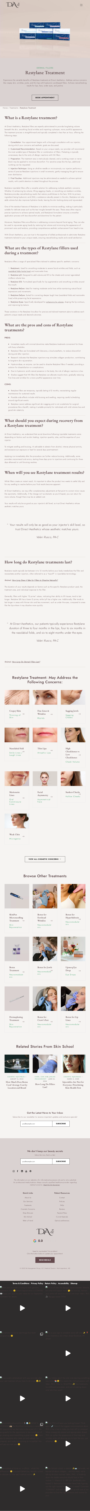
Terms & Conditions (21, 1283)
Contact (62, 1197)
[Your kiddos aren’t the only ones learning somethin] (68, 1398)
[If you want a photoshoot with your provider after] (22, 1398)
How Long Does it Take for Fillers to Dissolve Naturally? (35, 580)
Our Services (28, 1201)
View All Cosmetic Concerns (44, 859)
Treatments (14, 108)
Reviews (62, 1209)
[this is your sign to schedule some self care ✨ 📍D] (68, 1353)
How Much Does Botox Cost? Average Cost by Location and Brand (17, 1085)
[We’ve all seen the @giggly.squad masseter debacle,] (68, 1308)
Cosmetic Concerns (28, 1209)
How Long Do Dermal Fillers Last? (26, 661)
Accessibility (63, 1283)
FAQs (62, 1205)
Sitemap (74, 1283)
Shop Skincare (28, 1213)
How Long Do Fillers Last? (45, 1086)
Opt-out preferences (62, 1220)
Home (5, 108)
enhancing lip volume (54, 302)
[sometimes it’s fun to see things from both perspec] (22, 1353)
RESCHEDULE (45, 1260)
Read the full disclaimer (51, 1185)
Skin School (28, 1217)
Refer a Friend (28, 1220)
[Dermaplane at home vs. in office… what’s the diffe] (22, 1489)
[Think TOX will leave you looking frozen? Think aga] (68, 1444)
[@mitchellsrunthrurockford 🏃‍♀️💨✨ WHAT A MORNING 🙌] (22, 1444)
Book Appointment (45, 97)
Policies (62, 1201)
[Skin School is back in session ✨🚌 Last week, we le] (68, 1489)
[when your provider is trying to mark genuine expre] (22, 1308)
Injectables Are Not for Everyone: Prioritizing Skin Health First (73, 1085)
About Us (28, 1197)
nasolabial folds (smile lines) (19, 271)
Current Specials (62, 1217)
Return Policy (50, 1283)
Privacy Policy (37, 1283)
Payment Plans (62, 1213)
